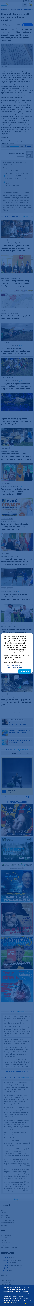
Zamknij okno (24, 671)
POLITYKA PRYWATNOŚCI (14, 668)
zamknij (26, 1303)
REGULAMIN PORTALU (13, 666)
